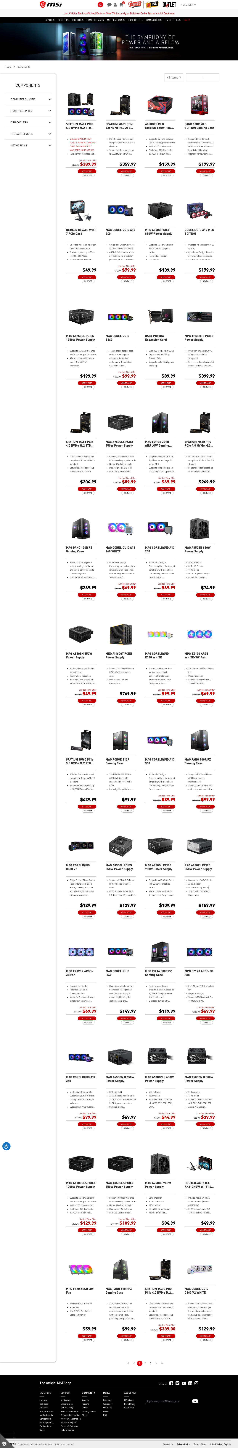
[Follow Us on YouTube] (184, 1383)
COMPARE (88, 175)
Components (45, 1418)
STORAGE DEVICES (22, 133)
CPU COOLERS (19, 122)
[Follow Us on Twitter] (177, 1383)
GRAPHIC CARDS (95, 20)
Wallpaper (107, 1404)
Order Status (67, 1404)
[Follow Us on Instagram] (196, 1383)
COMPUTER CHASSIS (23, 99)
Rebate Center (67, 1430)
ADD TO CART (87, 171)
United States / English (220, 1444)
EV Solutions (45, 1426)
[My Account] (115, 4)
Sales (42, 1430)
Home (8, 66)
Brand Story (129, 1404)
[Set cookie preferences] (7, 1440)
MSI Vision (129, 1400)
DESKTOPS (63, 20)
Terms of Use (200, 1444)
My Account (66, 1400)
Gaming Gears (46, 1422)
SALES (187, 20)
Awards (85, 1400)
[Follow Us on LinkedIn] (190, 1383)
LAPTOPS (49, 20)
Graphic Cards (46, 1411)
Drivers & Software (69, 1426)
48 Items (173, 77)
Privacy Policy (183, 1444)
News (105, 1411)
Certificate (129, 1407)
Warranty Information (71, 1418)
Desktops (44, 1404)
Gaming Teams (89, 1411)
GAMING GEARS (154, 20)
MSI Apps (107, 1407)
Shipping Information (70, 1415)
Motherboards (46, 1415)
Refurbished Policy (69, 1411)
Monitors (44, 1407)
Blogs (84, 1415)
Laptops (43, 1400)
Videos (85, 1407)
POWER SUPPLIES (21, 110)
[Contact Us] (108, 4)
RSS (105, 1415)
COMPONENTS (135, 20)
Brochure (107, 1400)
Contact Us (168, 1444)
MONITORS (77, 20)
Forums (85, 1404)
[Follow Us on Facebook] (171, 1383)
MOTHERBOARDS (116, 20)
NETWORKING (19, 145)
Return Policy (67, 1407)
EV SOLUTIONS (173, 20)
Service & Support (69, 1422)
